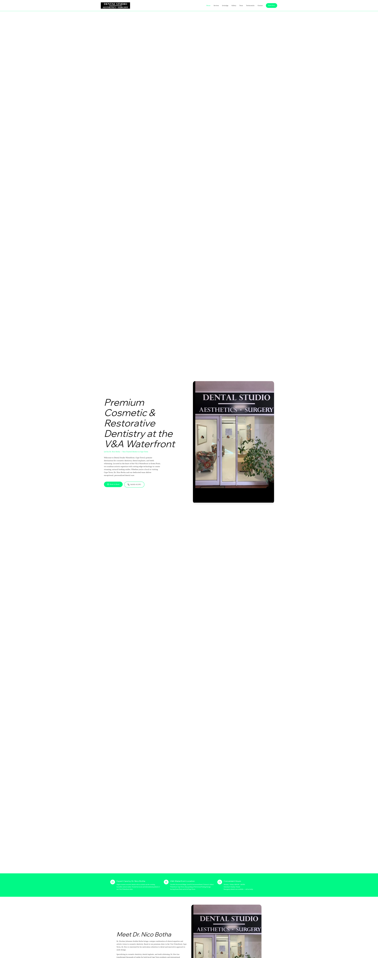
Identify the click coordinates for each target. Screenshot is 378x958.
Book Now (271, 5)
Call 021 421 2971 (135, 484)
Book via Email (115, 484)
